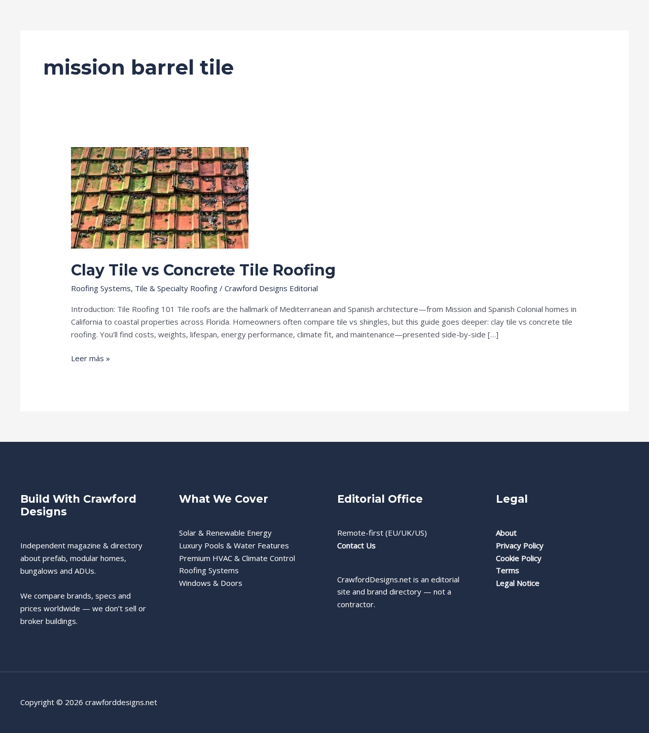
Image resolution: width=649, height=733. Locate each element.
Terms (507, 570)
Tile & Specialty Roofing (176, 288)
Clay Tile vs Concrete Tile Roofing (203, 270)
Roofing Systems (101, 288)
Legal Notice (517, 583)
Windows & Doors (210, 583)
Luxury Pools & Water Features (234, 545)
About (506, 533)
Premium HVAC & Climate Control (237, 558)
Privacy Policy (520, 545)
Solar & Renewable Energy (225, 533)
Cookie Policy (519, 558)
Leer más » (90, 359)
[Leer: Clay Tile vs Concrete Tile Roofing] (159, 197)
